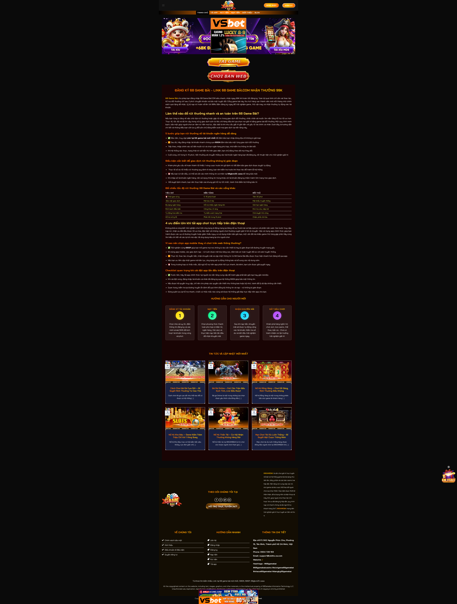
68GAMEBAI (268, 473)
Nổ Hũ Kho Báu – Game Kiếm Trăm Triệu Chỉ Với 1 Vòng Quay (185, 436)
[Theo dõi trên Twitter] (225, 500)
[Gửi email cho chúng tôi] (229, 500)
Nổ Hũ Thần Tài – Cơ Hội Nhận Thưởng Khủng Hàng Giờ (228, 436)
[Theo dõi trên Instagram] (221, 500)
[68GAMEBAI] (228, 5)
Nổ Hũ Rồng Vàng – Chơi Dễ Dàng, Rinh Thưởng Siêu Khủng (271, 389)
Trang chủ (202, 13)
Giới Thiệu (247, 13)
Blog (257, 13)
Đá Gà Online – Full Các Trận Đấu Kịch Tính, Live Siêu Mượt (228, 389)
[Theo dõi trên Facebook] (216, 500)
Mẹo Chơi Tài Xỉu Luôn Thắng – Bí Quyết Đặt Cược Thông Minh (271, 436)
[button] (163, 5)
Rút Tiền (224, 13)
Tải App (214, 13)
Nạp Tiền (235, 13)
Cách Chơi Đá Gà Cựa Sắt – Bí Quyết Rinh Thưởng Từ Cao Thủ (185, 389)
